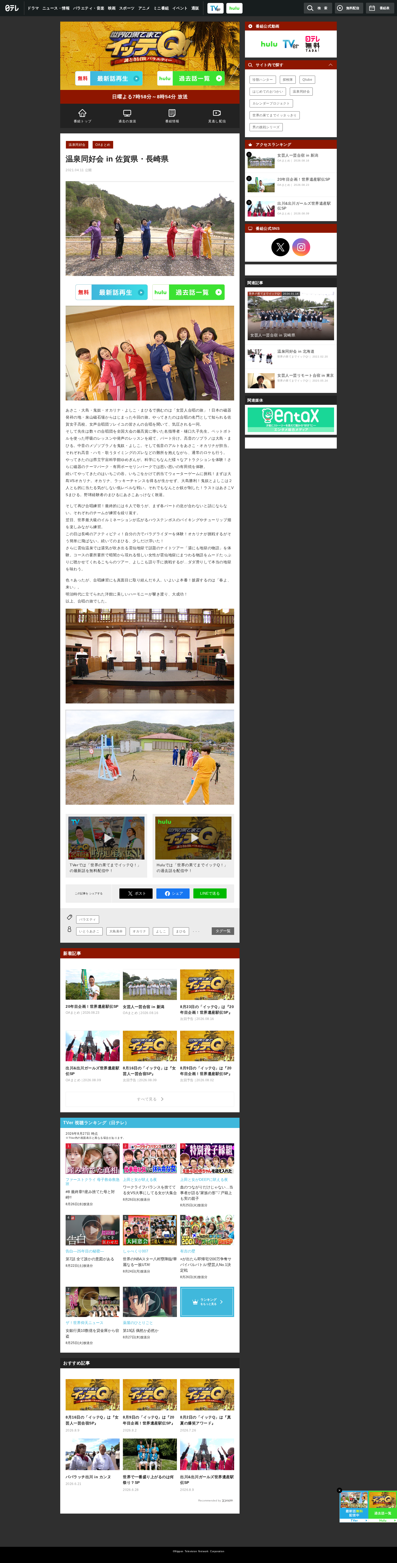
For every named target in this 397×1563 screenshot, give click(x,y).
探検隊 (288, 80)
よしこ (161, 931)
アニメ (144, 8)
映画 (112, 8)
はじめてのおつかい (268, 91)
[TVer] (215, 8)
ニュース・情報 (56, 8)
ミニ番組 (161, 8)
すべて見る (148, 1099)
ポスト (140, 893)
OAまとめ (102, 145)
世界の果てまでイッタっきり (275, 115)
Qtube (307, 80)
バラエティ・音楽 (89, 8)
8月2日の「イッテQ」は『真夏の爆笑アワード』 (205, 1420)
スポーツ (127, 8)
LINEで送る (210, 893)
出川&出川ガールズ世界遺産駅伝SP (207, 1480)
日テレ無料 (312, 44)
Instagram (301, 247)
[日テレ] (12, 8)
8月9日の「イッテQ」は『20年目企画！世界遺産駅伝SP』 (149, 1420)
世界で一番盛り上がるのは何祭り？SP (148, 1480)
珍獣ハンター (263, 80)
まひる (181, 931)
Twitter (280, 247)
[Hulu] (191, 78)
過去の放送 (127, 121)
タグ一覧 (223, 931)
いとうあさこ (89, 931)
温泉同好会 (77, 145)
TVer (111, 292)
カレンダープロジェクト (271, 103)
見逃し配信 (217, 121)
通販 (195, 8)
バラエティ (87, 919)
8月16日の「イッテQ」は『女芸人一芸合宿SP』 (92, 1420)
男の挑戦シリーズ (266, 127)
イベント (180, 8)
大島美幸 (116, 931)
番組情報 (172, 121)
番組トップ (83, 121)
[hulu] (234, 8)
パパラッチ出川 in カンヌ (88, 1477)
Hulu (188, 292)
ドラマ (33, 8)
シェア (177, 893)
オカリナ (139, 931)
